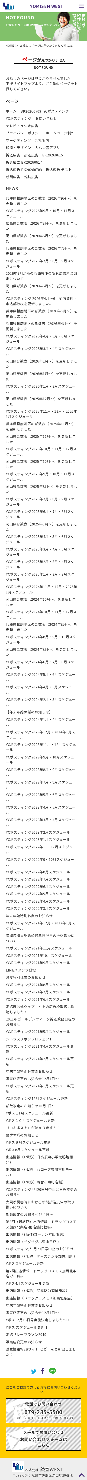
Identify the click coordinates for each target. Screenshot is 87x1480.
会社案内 (42, 140)
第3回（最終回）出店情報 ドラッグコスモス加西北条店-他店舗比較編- (41, 1224)
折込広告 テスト (59, 169)
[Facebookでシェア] (42, 1370)
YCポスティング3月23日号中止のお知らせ (40, 1248)
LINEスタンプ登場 (21, 970)
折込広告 (13, 154)
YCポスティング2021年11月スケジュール (39, 948)
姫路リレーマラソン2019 (26, 1334)
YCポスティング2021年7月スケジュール (38, 991)
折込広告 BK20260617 (24, 162)
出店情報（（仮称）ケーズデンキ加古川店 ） (41, 1256)
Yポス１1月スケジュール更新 (29, 1113)
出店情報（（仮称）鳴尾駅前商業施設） (37, 1290)
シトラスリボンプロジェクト (29, 1038)
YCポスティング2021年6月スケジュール (38, 999)
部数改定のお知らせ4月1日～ (29, 1214)
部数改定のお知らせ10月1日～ (30, 1105)
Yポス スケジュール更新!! (26, 1327)
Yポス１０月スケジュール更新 (30, 1120)
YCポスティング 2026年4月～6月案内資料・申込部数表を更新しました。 (41, 301)
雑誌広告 (31, 176)
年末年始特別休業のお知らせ (29, 915)
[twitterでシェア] (34, 1370)
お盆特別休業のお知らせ (26, 977)
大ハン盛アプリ (47, 147)
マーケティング (18, 140)
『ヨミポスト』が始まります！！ (33, 1127)
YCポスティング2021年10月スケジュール (39, 955)
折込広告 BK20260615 (43, 154)
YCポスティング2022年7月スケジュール (38, 879)
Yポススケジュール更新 (25, 1263)
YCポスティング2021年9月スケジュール (38, 962)
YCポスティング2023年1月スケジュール (38, 839)
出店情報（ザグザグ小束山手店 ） (33, 1241)
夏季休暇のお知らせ (22, 1135)
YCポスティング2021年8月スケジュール (38, 984)
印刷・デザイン (18, 147)
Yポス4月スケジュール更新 (27, 1283)
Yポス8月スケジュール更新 (27, 1149)
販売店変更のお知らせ (24, 1341)
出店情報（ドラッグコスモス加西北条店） (40, 1297)
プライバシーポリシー (24, 132)
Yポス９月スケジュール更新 (28, 1142)
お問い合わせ (46, 118)
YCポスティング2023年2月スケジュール (38, 832)
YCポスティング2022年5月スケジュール (38, 893)
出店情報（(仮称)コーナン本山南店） (36, 1234)
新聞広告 (13, 176)
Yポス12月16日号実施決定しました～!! (37, 1319)
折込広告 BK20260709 (24, 169)
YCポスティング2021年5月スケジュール (38, 1031)
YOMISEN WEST (46, 6)
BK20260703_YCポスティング (44, 111)
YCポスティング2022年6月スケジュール (38, 886)
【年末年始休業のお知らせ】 (29, 711)
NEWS (12, 188)
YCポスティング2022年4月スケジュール (38, 901)
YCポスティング (19, 118)
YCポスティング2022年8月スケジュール (38, 871)
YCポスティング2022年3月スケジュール (38, 908)
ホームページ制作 (60, 132)
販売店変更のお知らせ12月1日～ (32, 1078)
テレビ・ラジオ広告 (22, 125)
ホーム (11, 111)
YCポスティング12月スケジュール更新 (37, 1098)
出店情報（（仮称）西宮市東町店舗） (36, 1181)
